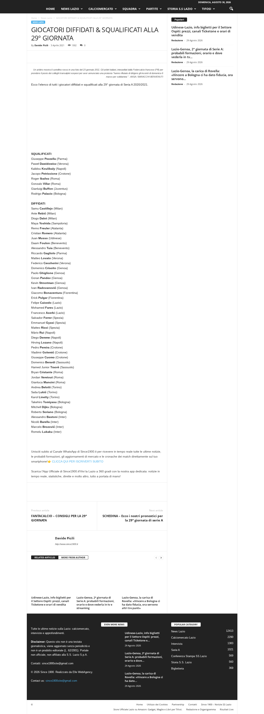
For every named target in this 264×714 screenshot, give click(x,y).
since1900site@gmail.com (57, 663)
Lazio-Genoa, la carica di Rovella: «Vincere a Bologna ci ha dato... (144, 677)
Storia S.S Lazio (179, 9)
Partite (152, 9)
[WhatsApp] (64, 57)
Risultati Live (226, 709)
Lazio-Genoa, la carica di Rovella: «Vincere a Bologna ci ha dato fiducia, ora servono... (202, 75)
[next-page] (161, 557)
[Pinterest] (54, 57)
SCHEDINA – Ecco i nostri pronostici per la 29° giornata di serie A (133, 518)
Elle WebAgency (82, 672)
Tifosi (206, 9)
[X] (45, 57)
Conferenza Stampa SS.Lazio (189, 656)
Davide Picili (41, 45)
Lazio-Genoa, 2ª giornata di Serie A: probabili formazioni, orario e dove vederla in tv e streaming (95, 603)
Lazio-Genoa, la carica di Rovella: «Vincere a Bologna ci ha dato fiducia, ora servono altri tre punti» (141, 603)
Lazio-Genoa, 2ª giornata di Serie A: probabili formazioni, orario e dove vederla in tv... (197, 53)
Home (50, 9)
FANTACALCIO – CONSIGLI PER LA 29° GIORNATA (59, 518)
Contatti (192, 704)
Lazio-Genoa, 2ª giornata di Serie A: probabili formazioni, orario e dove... (144, 656)
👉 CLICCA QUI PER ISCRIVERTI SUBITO (75, 461)
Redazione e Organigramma (201, 709)
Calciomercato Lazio (183, 637)
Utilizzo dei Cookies (157, 704)
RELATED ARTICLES (44, 557)
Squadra (130, 9)
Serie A (175, 650)
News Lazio (70, 9)
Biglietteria (177, 668)
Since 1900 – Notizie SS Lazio (216, 704)
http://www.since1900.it (66, 544)
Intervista (176, 643)
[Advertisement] (97, 121)
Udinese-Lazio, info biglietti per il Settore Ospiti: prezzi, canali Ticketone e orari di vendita (51, 601)
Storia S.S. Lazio (181, 662)
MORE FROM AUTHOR (73, 557)
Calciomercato (100, 9)
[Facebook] (35, 57)
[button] (231, 8)
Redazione (177, 40)
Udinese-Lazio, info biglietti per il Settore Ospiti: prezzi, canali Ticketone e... (142, 636)
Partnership (178, 704)
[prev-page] (156, 557)
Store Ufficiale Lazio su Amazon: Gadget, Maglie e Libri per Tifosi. (147, 709)
